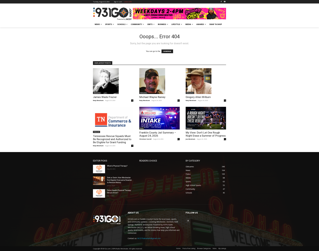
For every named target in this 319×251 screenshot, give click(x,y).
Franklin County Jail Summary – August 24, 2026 (157, 134)
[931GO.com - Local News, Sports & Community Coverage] (113, 13)
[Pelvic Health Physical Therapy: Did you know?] (99, 193)
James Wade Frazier (105, 97)
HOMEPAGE (167, 51)
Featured (96, 132)
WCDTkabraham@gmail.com (149, 238)
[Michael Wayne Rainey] (159, 81)
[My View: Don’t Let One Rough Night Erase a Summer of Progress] (206, 118)
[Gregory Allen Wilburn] (206, 81)
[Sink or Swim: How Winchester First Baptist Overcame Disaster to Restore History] (99, 180)
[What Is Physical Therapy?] (99, 169)
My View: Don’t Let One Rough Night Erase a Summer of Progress (206, 134)
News (142, 128)
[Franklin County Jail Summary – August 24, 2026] (159, 118)
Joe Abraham (190, 139)
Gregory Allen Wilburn (198, 97)
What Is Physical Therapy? (117, 166)
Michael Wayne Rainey (152, 97)
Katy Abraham (98, 100)
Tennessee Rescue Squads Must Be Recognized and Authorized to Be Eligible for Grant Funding (112, 139)
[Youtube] (224, 1)
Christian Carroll (145, 139)
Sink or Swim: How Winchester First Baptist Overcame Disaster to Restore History (119, 180)
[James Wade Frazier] (113, 81)
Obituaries (97, 93)
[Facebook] (221, 1)
